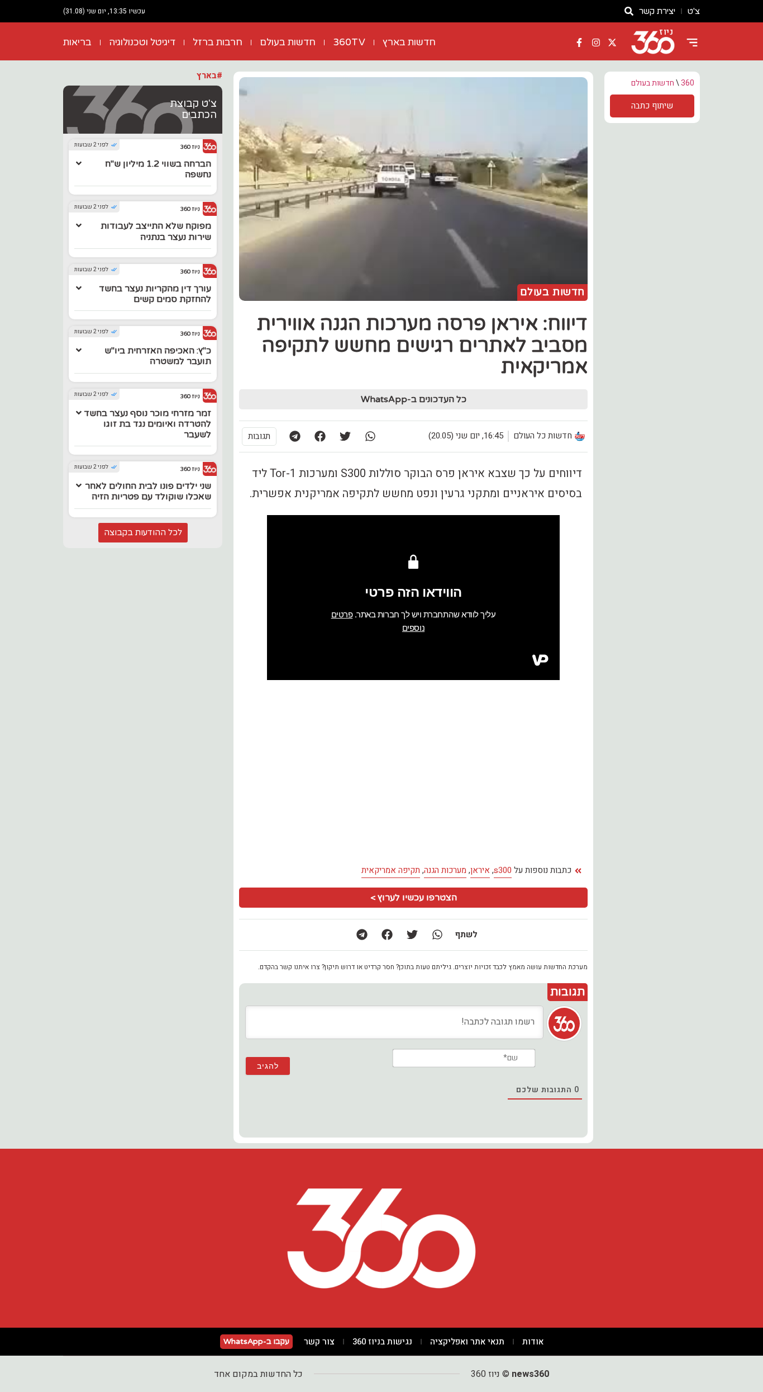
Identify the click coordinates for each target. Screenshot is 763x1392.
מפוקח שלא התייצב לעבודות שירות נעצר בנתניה (156, 231)
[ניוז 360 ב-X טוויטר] (612, 42)
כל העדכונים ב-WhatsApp (413, 399)
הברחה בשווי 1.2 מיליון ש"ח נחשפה (158, 169)
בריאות (77, 42)
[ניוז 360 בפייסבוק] (579, 42)
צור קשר (319, 1342)
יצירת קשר (657, 11)
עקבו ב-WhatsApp (256, 1341)
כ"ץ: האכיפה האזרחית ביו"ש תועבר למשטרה (157, 356)
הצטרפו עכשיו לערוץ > (413, 897)
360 (687, 83)
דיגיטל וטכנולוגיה (142, 42)
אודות (532, 1342)
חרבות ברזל (217, 42)
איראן (480, 870)
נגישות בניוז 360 (382, 1342)
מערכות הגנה (445, 870)
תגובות (259, 436)
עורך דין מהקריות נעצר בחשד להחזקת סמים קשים (155, 294)
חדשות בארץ (409, 42)
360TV (349, 42)
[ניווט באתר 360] (692, 42)
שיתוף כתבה (652, 106)
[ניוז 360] (653, 42)
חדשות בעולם (288, 42)
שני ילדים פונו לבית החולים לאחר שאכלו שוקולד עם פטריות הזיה (148, 491)
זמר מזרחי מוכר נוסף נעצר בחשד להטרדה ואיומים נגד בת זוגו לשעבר (147, 424)
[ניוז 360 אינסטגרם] (596, 42)
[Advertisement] (328, 775)
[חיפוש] (628, 11)
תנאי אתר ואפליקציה (467, 1342)
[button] (370, 436)
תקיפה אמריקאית (390, 870)
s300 (503, 870)
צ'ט (694, 11)
